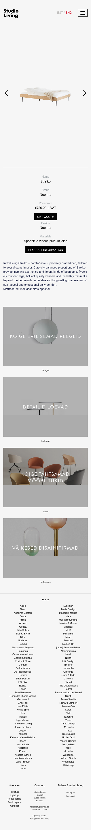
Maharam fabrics (68, 613)
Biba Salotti (23, 630)
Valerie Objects (68, 741)
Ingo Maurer (22, 720)
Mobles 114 (68, 644)
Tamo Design (68, 723)
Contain (23, 664)
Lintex (23, 765)
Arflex (23, 619)
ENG (68, 12)
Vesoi (68, 747)
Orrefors (68, 678)
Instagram (70, 792)
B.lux (22, 637)
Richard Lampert (68, 702)
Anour (23, 616)
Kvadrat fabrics (23, 755)
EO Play (22, 682)
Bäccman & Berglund (22, 647)
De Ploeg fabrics (23, 671)
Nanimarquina (68, 651)
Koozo (22, 741)
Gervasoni (22, 699)
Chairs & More (22, 661)
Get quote (45, 216)
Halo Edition (23, 706)
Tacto (68, 720)
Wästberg (68, 765)
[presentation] (6, 93)
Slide (68, 713)
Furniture (14, 785)
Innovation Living (23, 723)
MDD (68, 630)
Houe (23, 713)
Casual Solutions (23, 658)
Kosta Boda (23, 744)
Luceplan (68, 605)
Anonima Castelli (23, 613)
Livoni (23, 768)
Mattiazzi (68, 626)
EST (60, 12)
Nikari (68, 658)
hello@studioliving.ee (39, 807)
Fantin (22, 689)
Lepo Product (23, 761)
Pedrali (68, 689)
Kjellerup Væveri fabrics (23, 737)
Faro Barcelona (23, 692)
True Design (68, 734)
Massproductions (68, 619)
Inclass (23, 716)
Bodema (22, 640)
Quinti (68, 696)
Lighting (14, 795)
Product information (45, 250)
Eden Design (23, 678)
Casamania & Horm (22, 654)
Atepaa (23, 626)
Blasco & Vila (23, 633)
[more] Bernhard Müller (68, 647)
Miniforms (68, 633)
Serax (68, 709)
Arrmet (23, 623)
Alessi (23, 609)
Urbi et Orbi (68, 737)
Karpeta (23, 734)
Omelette (68, 671)
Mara (68, 616)
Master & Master (68, 623)
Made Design (68, 609)
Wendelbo (68, 755)
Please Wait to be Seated (68, 692)
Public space (14, 802)
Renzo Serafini (68, 699)
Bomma (23, 644)
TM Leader (68, 727)
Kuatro (22, 751)
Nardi (68, 654)
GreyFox (23, 702)
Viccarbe (68, 751)
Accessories (14, 798)
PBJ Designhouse (68, 685)
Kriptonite (23, 747)
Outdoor (14, 805)
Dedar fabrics (22, 668)
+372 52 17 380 (39, 810)
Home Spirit (23, 709)
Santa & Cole (68, 706)
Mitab (68, 637)
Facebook (70, 796)
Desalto (23, 675)
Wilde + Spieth (68, 758)
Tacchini (68, 716)
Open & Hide (68, 675)
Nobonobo (68, 668)
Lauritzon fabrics (23, 758)
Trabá (68, 730)
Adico (23, 605)
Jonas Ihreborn (23, 727)
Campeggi (22, 651)
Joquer (23, 730)
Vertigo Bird (68, 744)
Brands (45, 600)
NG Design (68, 661)
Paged (68, 682)
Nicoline (68, 664)
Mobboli (68, 640)
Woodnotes (68, 761)
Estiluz (22, 685)
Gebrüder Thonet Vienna (22, 696)
